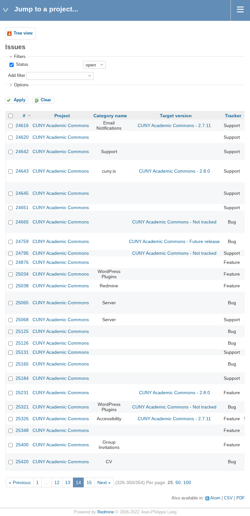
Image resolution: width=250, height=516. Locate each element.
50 (178, 482)
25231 (22, 392)
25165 (22, 363)
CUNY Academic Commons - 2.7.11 (174, 125)
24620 (22, 137)
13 (67, 482)
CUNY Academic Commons (61, 125)
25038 (22, 285)
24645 (22, 193)
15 (89, 482)
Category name (110, 115)
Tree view (23, 33)
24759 (22, 241)
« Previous (20, 482)
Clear (46, 100)
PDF (240, 498)
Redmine (105, 512)
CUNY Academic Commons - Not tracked (174, 221)
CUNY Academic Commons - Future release (174, 241)
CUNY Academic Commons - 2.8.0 (174, 171)
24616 (22, 125)
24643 (22, 171)
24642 (22, 151)
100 (187, 482)
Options (21, 85)
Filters (20, 56)
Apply (19, 100)
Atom (215, 498)
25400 (22, 444)
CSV (228, 498)
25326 (22, 418)
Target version (176, 115)
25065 (22, 302)
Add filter (16, 75)
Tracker (233, 115)
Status (21, 64)
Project (62, 115)
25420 (22, 461)
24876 (22, 262)
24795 (22, 253)
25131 (22, 352)
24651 (22, 207)
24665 (22, 221)
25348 (22, 430)
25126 (22, 343)
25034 (22, 274)
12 (57, 482)
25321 (22, 406)
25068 (22, 319)
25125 (22, 331)
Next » (104, 482)
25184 (22, 378)
